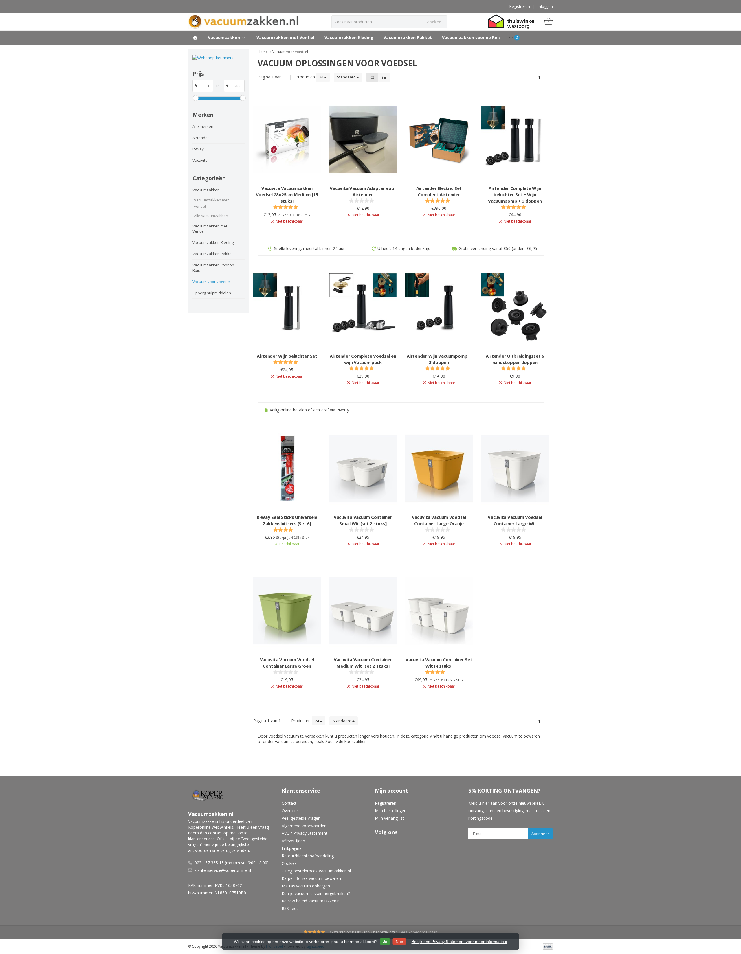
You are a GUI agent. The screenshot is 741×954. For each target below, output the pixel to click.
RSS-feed (290, 908)
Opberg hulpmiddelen (211, 292)
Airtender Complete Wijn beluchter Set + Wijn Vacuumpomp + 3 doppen (515, 194)
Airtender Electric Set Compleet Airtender (439, 191)
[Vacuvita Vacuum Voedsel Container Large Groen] (287, 610)
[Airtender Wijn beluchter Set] (287, 307)
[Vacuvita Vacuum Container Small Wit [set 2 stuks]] (363, 468)
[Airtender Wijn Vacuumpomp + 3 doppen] (439, 307)
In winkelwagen (284, 553)
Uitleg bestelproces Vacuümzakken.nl (316, 871)
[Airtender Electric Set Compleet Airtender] (439, 139)
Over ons (290, 810)
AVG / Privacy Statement (304, 833)
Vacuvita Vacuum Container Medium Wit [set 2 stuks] (363, 663)
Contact (289, 803)
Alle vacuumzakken (211, 215)
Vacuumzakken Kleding (348, 37)
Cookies (289, 863)
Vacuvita (200, 160)
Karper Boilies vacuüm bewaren (311, 878)
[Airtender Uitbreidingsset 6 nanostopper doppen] (515, 307)
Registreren (519, 6)
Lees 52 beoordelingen (418, 932)
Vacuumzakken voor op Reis (471, 37)
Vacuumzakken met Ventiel (285, 37)
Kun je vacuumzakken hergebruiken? (316, 893)
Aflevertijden (293, 840)
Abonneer (540, 833)
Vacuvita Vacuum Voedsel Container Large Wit (515, 520)
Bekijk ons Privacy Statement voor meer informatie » (459, 941)
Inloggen (545, 6)
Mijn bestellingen (390, 810)
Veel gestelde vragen (301, 818)
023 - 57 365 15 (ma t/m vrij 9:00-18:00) (232, 862)
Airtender (200, 137)
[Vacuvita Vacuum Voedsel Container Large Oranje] (439, 468)
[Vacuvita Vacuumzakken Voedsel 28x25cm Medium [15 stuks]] (287, 139)
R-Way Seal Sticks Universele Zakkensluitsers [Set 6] (287, 520)
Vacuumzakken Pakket (408, 37)
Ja (385, 941)
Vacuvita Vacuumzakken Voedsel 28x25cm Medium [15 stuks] (287, 194)
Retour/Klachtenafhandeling (308, 856)
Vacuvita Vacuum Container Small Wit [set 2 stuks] (363, 520)
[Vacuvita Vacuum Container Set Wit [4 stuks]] (439, 610)
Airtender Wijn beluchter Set (287, 356)
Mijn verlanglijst (389, 818)
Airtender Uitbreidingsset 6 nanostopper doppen (515, 359)
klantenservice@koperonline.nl (223, 870)
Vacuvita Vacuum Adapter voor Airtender (363, 191)
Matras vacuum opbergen (306, 886)
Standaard (347, 77)
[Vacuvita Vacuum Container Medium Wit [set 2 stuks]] (363, 610)
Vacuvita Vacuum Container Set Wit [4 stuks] (439, 663)
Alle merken (202, 126)
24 (321, 77)
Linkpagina (292, 848)
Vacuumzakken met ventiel (211, 203)
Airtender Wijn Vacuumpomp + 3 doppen (439, 359)
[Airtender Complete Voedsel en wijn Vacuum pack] (363, 307)
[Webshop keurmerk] (218, 57)
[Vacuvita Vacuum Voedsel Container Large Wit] (515, 468)
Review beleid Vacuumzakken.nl (311, 901)
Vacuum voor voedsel (211, 281)
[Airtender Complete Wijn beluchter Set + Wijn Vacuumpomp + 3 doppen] (515, 139)
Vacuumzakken (224, 37)
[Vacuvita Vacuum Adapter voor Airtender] (363, 139)
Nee (399, 941)
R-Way (198, 149)
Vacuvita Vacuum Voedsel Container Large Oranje (439, 520)
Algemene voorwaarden (304, 825)
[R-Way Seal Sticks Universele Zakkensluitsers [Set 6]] (287, 468)
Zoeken (434, 21)
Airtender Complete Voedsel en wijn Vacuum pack (363, 359)
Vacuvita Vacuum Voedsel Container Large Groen (287, 663)
